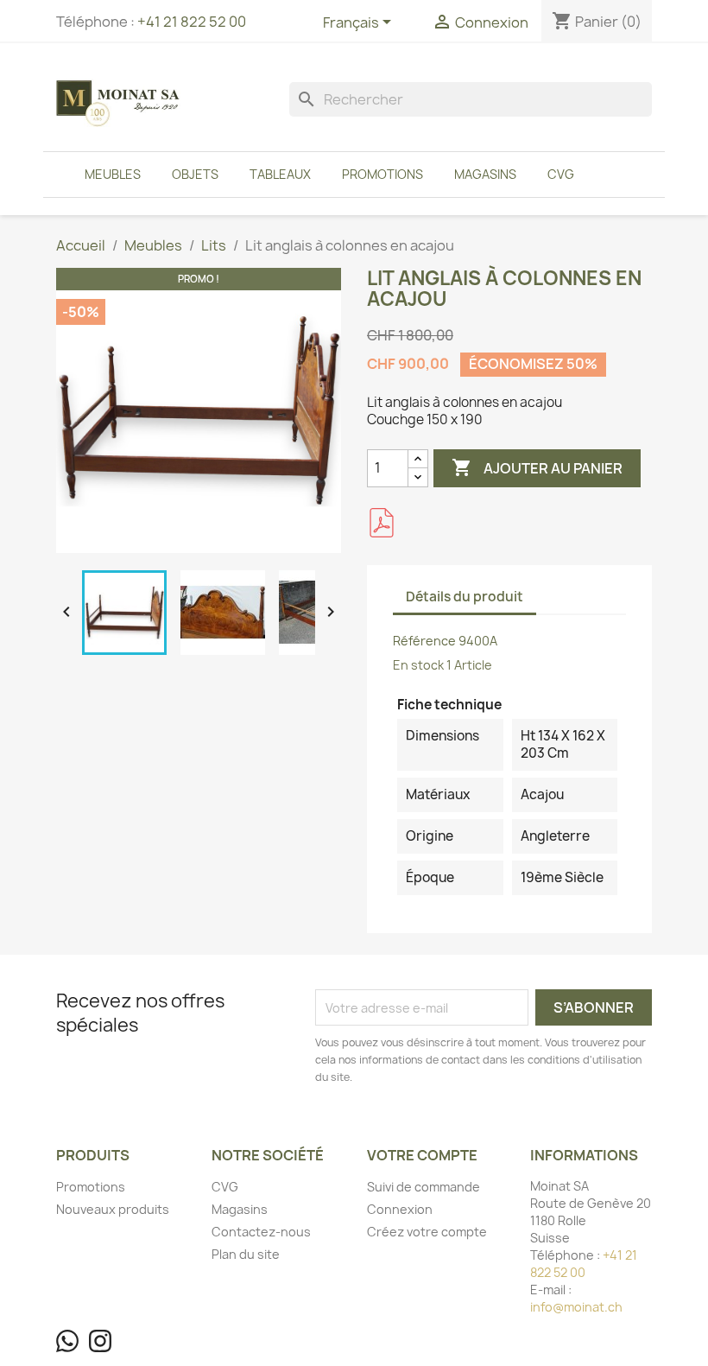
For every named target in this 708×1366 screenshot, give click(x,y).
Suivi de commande (423, 1187)
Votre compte (422, 1155)
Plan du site (246, 1254)
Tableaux (280, 174)
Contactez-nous (261, 1231)
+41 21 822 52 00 (191, 21)
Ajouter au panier (537, 467)
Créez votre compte (427, 1231)
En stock (418, 665)
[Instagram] (100, 1341)
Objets (195, 174)
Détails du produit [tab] (464, 597)
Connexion (400, 1209)
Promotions (382, 174)
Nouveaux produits (112, 1209)
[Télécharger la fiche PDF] (381, 522)
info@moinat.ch (576, 1307)
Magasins (485, 174)
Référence (424, 640)
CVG (560, 174)
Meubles (113, 174)
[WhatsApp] (67, 1341)
